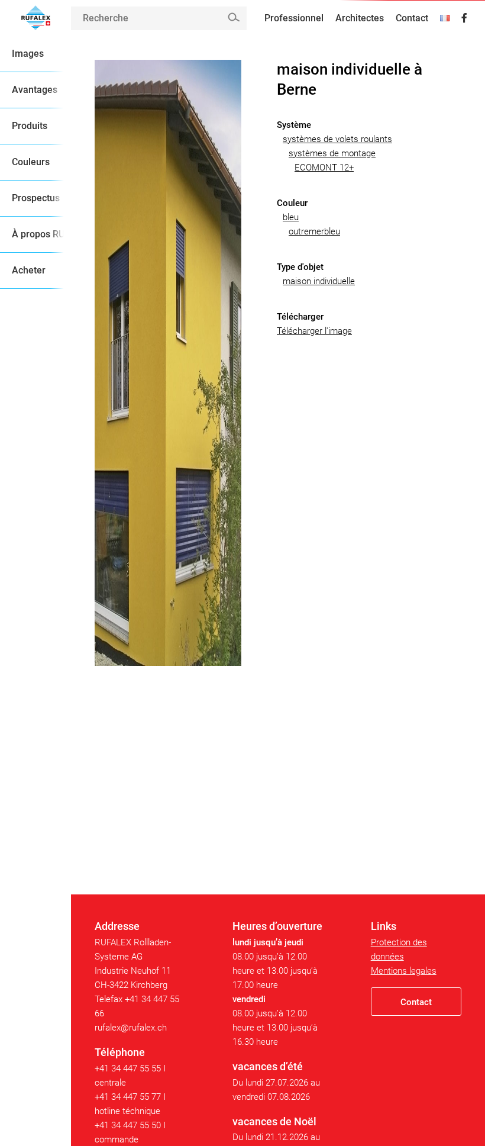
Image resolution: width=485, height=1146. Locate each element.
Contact (412, 18)
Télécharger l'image (314, 331)
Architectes (359, 18)
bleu (291, 217)
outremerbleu (314, 231)
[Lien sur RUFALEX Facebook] (464, 18)
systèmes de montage (332, 153)
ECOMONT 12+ (324, 167)
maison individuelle (319, 281)
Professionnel (294, 18)
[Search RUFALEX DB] (233, 17)
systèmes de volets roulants (337, 139)
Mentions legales (403, 970)
